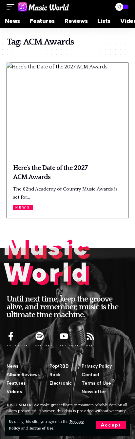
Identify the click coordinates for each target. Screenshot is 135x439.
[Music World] (43, 7)
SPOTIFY (44, 345)
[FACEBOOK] (11, 336)
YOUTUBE (70, 345)
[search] (104, 7)
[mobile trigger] (12, 7)
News (22, 207)
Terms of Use (41, 428)
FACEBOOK (18, 345)
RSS (89, 345)
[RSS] (90, 336)
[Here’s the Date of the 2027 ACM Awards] (67, 111)
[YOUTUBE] (64, 336)
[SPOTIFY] (39, 336)
